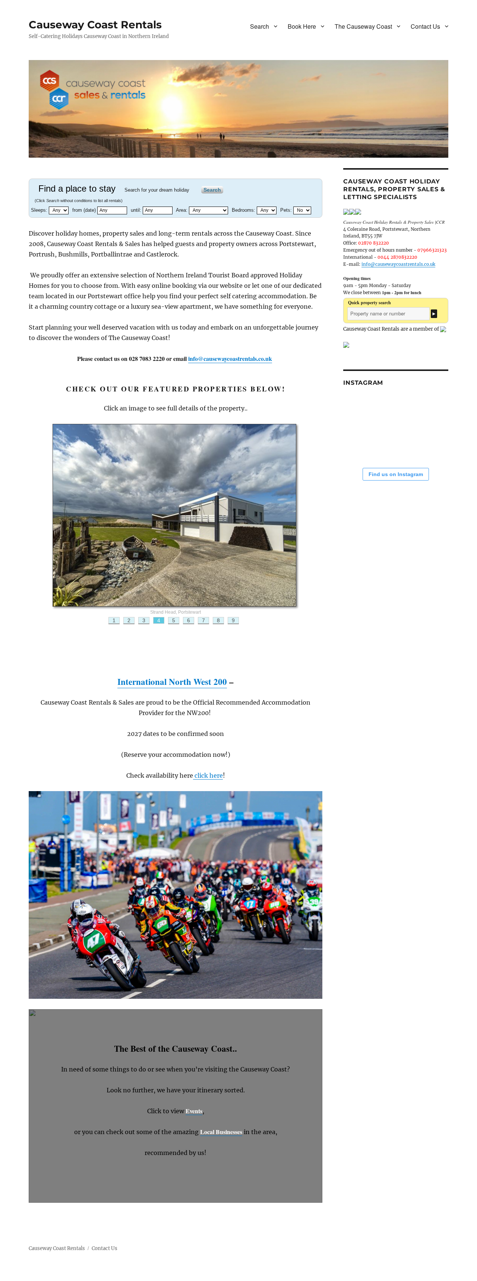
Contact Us (425, 26)
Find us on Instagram (396, 474)
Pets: (286, 210)
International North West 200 (172, 681)
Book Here (302, 26)
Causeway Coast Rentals (95, 24)
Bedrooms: (244, 210)
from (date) (84, 210)
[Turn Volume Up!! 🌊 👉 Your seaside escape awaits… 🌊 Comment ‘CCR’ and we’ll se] (365, 443)
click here (208, 775)
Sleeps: (40, 210)
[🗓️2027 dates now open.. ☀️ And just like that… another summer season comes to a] (398, 409)
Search (259, 26)
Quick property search (369, 302)
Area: (182, 210)
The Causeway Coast (363, 26)
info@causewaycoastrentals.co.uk (230, 358)
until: (137, 210)
